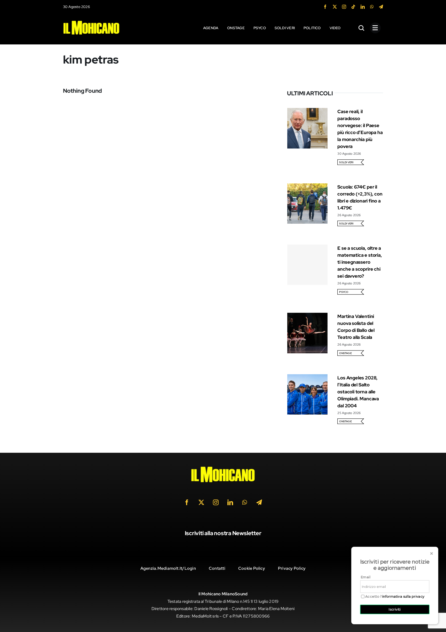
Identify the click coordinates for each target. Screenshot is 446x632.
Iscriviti (395, 609)
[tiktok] (353, 7)
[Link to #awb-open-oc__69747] (375, 27)
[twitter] (335, 7)
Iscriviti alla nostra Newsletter (223, 533)
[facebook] (325, 7)
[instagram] (344, 7)
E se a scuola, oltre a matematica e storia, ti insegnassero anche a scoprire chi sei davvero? (359, 262)
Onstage (345, 353)
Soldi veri (346, 162)
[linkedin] (363, 7)
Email (365, 577)
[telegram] (381, 7)
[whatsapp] (372, 7)
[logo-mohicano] (91, 22)
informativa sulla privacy (403, 596)
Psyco (343, 292)
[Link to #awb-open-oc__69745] (361, 27)
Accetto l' (395, 596)
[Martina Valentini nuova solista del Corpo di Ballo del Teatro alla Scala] (307, 316)
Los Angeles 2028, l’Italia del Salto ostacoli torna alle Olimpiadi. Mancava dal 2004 (358, 392)
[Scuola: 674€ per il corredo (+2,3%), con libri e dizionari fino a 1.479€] (307, 187)
